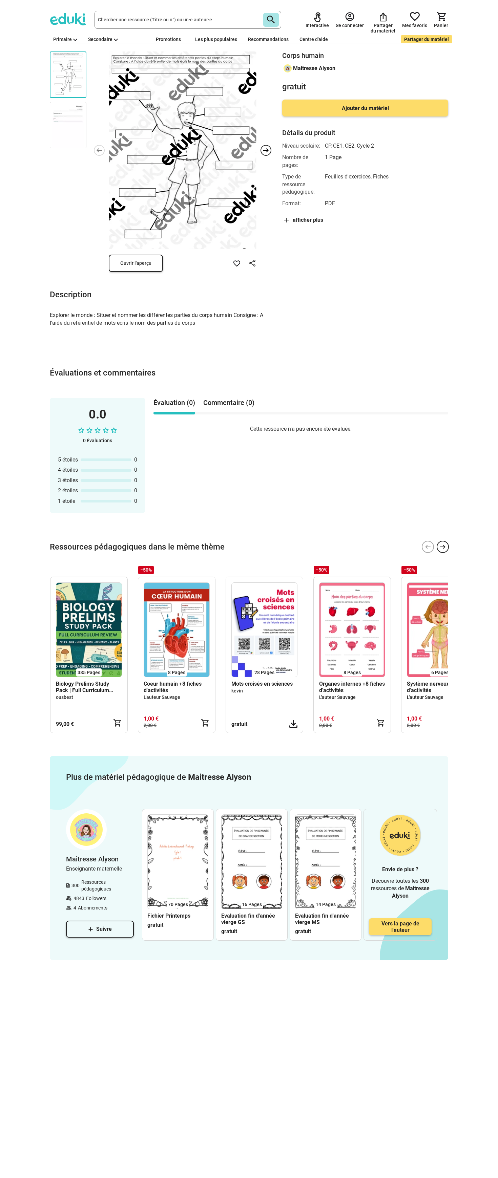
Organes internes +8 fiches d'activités (352, 687)
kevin (237, 690)
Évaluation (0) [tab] (174, 403)
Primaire (62, 39)
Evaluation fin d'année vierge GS (248, 919)
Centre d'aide (313, 39)
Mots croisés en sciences (262, 684)
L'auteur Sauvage (162, 697)
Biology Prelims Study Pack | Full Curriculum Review (82, 687)
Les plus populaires (216, 39)
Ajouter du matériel (365, 108)
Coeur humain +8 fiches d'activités (173, 687)
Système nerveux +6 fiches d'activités (440, 687)
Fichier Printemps (168, 916)
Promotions (168, 39)
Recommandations (268, 39)
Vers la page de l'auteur (400, 926)
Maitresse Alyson (314, 68)
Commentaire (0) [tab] (228, 403)
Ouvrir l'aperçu (135, 263)
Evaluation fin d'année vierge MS (322, 919)
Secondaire (100, 39)
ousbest (64, 697)
